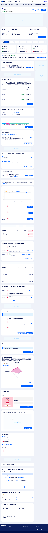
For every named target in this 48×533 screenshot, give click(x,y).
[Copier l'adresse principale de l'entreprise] (40, 29)
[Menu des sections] (2, 42)
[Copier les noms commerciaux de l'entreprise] (32, 92)
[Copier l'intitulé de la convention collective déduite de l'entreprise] (32, 87)
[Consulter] (29, 290)
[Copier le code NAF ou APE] (27, 31)
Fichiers (10, 527)
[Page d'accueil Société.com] (3, 1)
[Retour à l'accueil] (3, 525)
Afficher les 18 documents (28, 258)
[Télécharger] (32, 290)
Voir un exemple (15, 69)
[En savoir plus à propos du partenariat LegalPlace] (16, 494)
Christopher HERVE (7, 477)
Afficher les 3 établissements (28, 143)
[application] (17, 195)
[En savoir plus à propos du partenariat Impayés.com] (32, 494)
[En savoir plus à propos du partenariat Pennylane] (32, 497)
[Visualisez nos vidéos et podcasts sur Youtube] (41, 529)
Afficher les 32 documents (28, 300)
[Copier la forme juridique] (21, 34)
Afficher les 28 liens (29, 454)
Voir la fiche (30, 157)
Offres (19, 1)
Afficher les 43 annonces (21, 333)
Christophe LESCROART (21, 477)
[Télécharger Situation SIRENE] (32, 97)
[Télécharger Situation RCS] (32, 94)
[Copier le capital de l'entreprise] (32, 89)
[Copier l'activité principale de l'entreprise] (32, 84)
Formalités (15, 1)
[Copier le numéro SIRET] (8, 31)
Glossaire (24, 527)
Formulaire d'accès (4, 183)
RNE (31, 34)
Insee (30, 34)
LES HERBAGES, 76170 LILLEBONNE (34, 29)
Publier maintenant (29, 333)
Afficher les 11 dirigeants (28, 166)
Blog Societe (37, 526)
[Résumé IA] (27, 290)
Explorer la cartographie (28, 428)
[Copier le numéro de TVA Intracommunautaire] (8, 34)
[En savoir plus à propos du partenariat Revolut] (16, 497)
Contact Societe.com (25, 526)
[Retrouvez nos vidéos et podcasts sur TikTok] (43, 529)
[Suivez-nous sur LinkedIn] (37, 529)
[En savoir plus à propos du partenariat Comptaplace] (16, 499)
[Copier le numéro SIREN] (6, 29)
